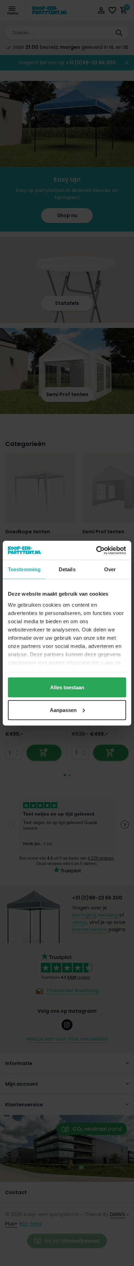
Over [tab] (110, 569)
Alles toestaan (67, 687)
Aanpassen (63, 710)
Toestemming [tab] (24, 569)
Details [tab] (67, 569)
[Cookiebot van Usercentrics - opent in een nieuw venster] (96, 550)
